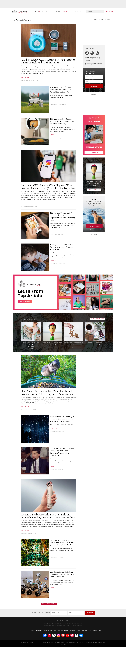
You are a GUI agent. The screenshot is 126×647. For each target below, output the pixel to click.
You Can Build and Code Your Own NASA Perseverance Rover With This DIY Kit (62, 574)
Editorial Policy (50, 642)
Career (55, 630)
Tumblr (98, 59)
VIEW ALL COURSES (94, 152)
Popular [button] (36, 11)
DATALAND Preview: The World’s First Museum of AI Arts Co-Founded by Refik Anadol (62, 542)
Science (78, 630)
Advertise (71, 642)
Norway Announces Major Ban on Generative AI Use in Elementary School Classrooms (63, 247)
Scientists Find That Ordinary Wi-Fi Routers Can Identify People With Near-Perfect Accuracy (63, 418)
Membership (109, 11)
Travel (90, 630)
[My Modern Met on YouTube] (67, 635)
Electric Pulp (102, 642)
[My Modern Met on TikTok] (72, 635)
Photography (56, 11)
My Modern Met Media (93, 64)
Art (43, 11)
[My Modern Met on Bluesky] (81, 635)
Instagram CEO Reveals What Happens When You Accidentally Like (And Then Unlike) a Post (48, 186)
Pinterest (94, 59)
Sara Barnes (54, 104)
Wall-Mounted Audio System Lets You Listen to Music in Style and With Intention (48, 61)
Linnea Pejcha (54, 263)
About (44, 642)
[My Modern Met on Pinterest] (49, 635)
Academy (65, 11)
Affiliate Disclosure (78, 642)
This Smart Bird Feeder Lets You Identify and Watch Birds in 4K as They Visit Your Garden (47, 392)
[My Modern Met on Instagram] (58, 635)
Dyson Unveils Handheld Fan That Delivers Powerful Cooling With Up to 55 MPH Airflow (48, 515)
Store (71, 11)
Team (55, 642)
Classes (66, 630)
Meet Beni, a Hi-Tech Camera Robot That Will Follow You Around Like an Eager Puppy (61, 89)
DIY (51, 630)
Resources (60, 630)
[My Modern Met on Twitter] (54, 635)
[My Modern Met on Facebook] (45, 635)
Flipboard (87, 60)
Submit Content (60, 642)
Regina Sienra (26, 80)
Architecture (46, 630)
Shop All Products (94, 189)
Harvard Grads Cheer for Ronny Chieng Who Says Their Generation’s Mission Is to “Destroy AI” (62, 452)
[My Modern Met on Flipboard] (63, 635)
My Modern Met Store (28, 319)
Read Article (25, 77)
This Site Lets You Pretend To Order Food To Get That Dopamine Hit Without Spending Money (62, 216)
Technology (84, 630)
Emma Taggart (26, 409)
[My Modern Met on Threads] (76, 635)
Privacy (61, 644)
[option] (64, 302)
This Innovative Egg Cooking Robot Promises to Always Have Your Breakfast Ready (62, 121)
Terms (65, 644)
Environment (72, 630)
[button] (79, 11)
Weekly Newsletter (95, 57)
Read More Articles (49, 604)
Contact (66, 642)
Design (48, 11)
